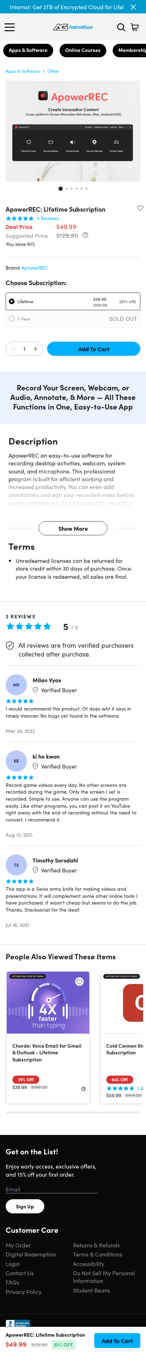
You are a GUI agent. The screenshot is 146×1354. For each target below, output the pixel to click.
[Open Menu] (11, 27)
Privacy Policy (23, 1291)
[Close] (133, 7)
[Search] (121, 27)
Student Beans (91, 1290)
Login (13, 1263)
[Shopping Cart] (135, 27)
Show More (73, 528)
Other (53, 70)
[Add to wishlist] (140, 208)
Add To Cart (94, 349)
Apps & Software (28, 49)
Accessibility (88, 1263)
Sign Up (25, 1206)
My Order (18, 1245)
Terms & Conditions (97, 1254)
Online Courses (83, 49)
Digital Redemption (31, 1254)
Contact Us (20, 1273)
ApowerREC (35, 267)
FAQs (12, 1282)
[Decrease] (13, 349)
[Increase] (35, 349)
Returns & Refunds (96, 1245)
